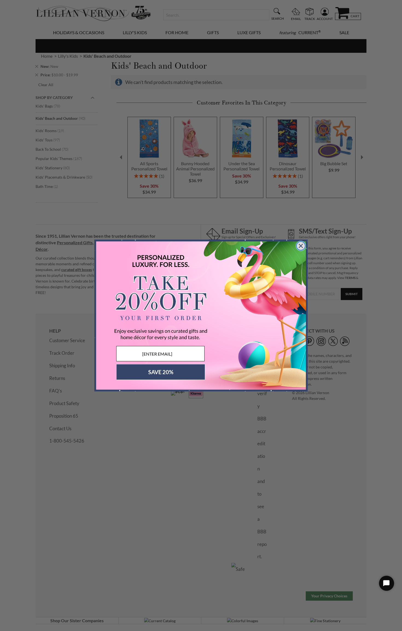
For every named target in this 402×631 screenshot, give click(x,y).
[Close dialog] (300, 246)
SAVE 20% (160, 372)
